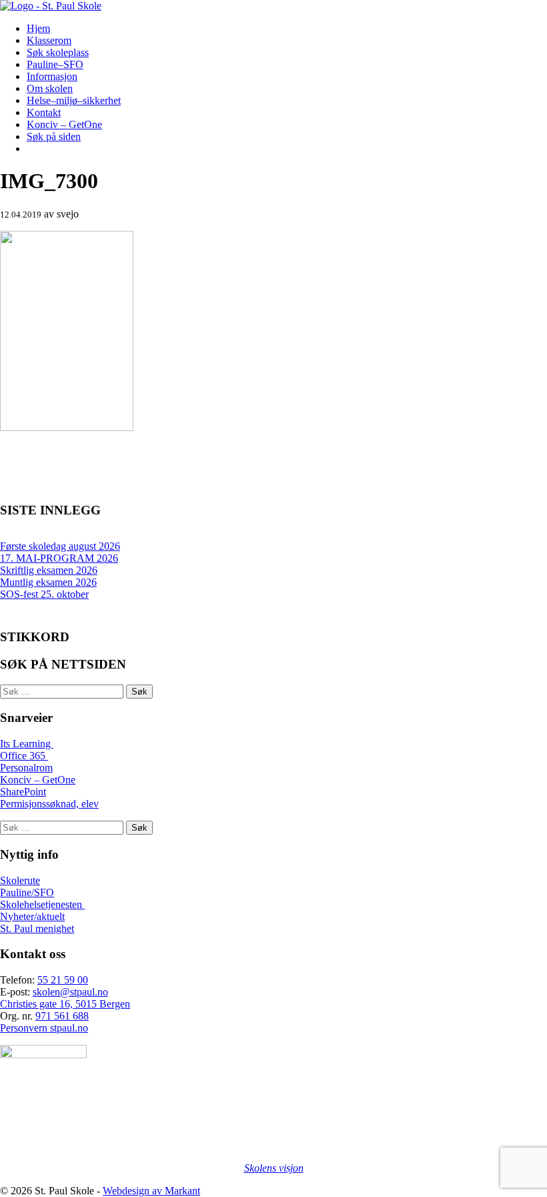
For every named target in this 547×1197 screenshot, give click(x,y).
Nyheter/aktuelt (32, 916)
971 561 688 (62, 1016)
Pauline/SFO (27, 892)
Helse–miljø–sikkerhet (74, 100)
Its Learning (26, 743)
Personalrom (26, 767)
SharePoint (23, 791)
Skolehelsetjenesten (42, 904)
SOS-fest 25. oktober (44, 594)
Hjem (38, 28)
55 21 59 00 (62, 979)
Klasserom (49, 40)
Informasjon (52, 76)
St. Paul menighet (37, 928)
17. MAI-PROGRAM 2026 (59, 558)
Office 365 (24, 755)
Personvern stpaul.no (44, 1028)
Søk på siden (54, 136)
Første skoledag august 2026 (60, 546)
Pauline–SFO (55, 64)
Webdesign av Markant (151, 1190)
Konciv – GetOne (64, 124)
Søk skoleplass (58, 52)
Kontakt (44, 112)
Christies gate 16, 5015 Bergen (65, 1004)
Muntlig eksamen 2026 (48, 582)
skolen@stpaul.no (70, 992)
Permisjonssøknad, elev (49, 803)
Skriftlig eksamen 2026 (48, 570)
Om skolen (50, 88)
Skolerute (20, 880)
